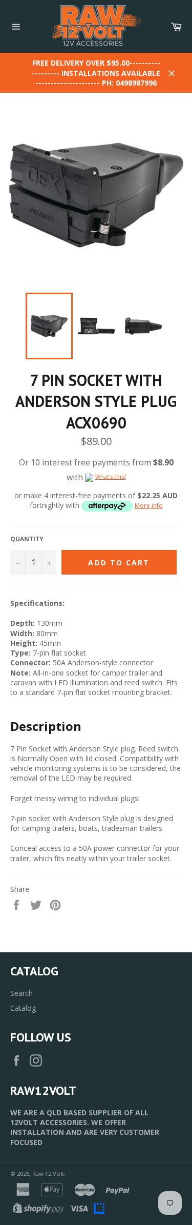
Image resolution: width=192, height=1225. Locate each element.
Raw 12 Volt (48, 1173)
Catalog (23, 1008)
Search (21, 993)
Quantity (27, 539)
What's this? (110, 476)
